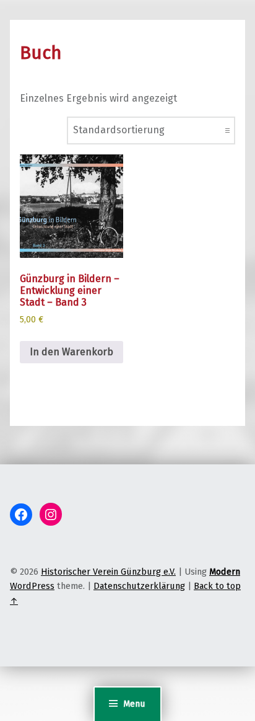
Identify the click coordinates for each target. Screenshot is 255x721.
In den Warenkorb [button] (71, 352)
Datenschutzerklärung (139, 585)
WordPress (32, 585)
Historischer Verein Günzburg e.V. (108, 571)
